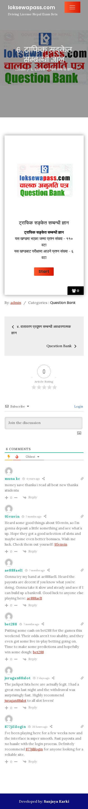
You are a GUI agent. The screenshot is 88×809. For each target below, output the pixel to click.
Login (78, 406)
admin (15, 302)
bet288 (11, 624)
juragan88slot (18, 678)
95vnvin (12, 516)
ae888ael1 (14, 570)
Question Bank (63, 302)
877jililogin (15, 727)
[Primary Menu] (72, 7)
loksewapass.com (31, 7)
